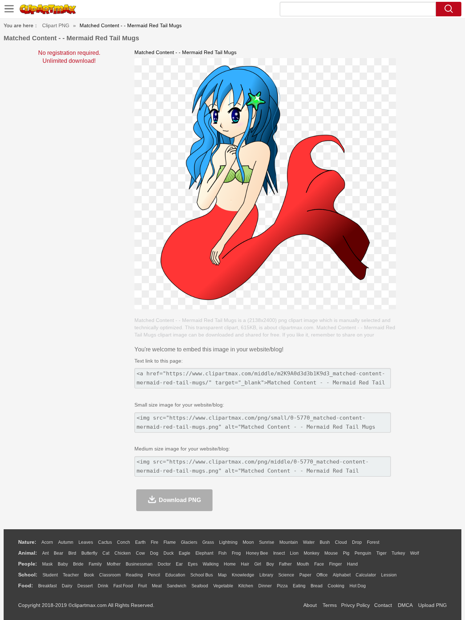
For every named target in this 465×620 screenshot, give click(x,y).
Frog (236, 553)
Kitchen (245, 585)
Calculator (366, 575)
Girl (257, 564)
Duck (168, 553)
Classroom (110, 575)
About (310, 605)
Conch (123, 542)
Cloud (341, 542)
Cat (105, 553)
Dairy (67, 585)
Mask (47, 564)
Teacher (71, 575)
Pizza (282, 585)
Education (175, 575)
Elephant (204, 553)
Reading (134, 575)
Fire (154, 542)
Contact (383, 605)
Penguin (363, 553)
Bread (317, 585)
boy (270, 564)
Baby (63, 564)
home (230, 564)
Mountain (288, 542)
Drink (103, 585)
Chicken (122, 553)
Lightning (228, 542)
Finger (335, 564)
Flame (169, 542)
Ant (45, 553)
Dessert (85, 585)
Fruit (142, 585)
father (285, 564)
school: (27, 575)
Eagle (184, 553)
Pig (346, 553)
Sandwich (176, 585)
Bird (72, 553)
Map (222, 575)
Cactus (105, 542)
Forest (373, 542)
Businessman (139, 564)
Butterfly (89, 553)
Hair (245, 564)
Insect (279, 553)
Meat (157, 585)
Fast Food (123, 585)
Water (309, 542)
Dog (154, 553)
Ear (179, 564)
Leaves (85, 542)
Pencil (154, 575)
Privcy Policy (355, 605)
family (95, 564)
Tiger (381, 553)
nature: (27, 542)
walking (211, 564)
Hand (352, 564)
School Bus (201, 575)
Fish (222, 553)
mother (114, 564)
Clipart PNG (55, 25)
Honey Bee (257, 553)
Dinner (265, 585)
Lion (294, 553)
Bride (78, 564)
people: (27, 564)
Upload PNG (432, 605)
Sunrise (266, 542)
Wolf (414, 553)
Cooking (336, 585)
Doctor (164, 564)
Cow (140, 553)
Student (50, 575)
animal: (27, 553)
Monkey (311, 553)
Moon (248, 542)
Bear (58, 553)
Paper (305, 575)
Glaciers (189, 542)
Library (266, 575)
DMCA (405, 605)
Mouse (331, 553)
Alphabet (342, 575)
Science (286, 575)
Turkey (398, 553)
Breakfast (47, 585)
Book (89, 575)
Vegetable (223, 585)
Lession (389, 575)
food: (25, 585)
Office (322, 575)
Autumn (65, 542)
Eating (299, 585)
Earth (140, 542)
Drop (357, 542)
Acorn (47, 542)
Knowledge (243, 575)
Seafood (199, 585)
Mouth (303, 564)
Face (319, 564)
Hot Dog (357, 585)
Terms (330, 605)
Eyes (193, 564)
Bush (325, 542)
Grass (208, 542)
